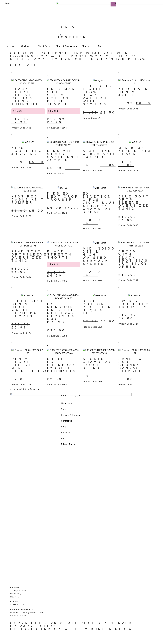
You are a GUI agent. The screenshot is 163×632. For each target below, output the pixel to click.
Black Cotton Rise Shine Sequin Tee (99, 307)
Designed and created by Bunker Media (71, 629)
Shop (63, 409)
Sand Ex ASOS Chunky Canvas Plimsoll (132, 365)
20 (31, 389)
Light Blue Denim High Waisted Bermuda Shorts (28, 308)
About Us (65, 432)
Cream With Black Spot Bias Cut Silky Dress (133, 259)
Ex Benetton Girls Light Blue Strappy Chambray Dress (99, 202)
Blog (63, 427)
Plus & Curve (44, 46)
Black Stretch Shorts (59, 254)
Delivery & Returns (70, 415)
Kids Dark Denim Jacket (133, 92)
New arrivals (10, 46)
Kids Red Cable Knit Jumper (28, 199)
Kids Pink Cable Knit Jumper (99, 153)
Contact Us (66, 421)
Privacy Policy (68, 444)
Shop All (86, 46)
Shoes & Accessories (66, 46)
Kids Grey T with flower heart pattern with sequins (98, 95)
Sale (100, 46)
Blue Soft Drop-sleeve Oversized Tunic (134, 202)
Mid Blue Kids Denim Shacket (135, 151)
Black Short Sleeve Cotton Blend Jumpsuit (25, 96)
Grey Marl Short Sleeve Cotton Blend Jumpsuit (63, 96)
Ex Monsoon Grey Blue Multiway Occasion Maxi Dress (62, 313)
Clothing (25, 46)
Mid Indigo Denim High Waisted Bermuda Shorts (99, 256)
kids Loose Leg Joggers (27, 151)
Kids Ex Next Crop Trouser (63, 196)
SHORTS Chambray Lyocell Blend (97, 363)
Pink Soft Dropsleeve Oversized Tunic (29, 256)
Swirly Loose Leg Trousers (134, 304)
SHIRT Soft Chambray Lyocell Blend (61, 365)
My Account (66, 403)
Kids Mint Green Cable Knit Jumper (63, 155)
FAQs (64, 438)
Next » (36, 389)
